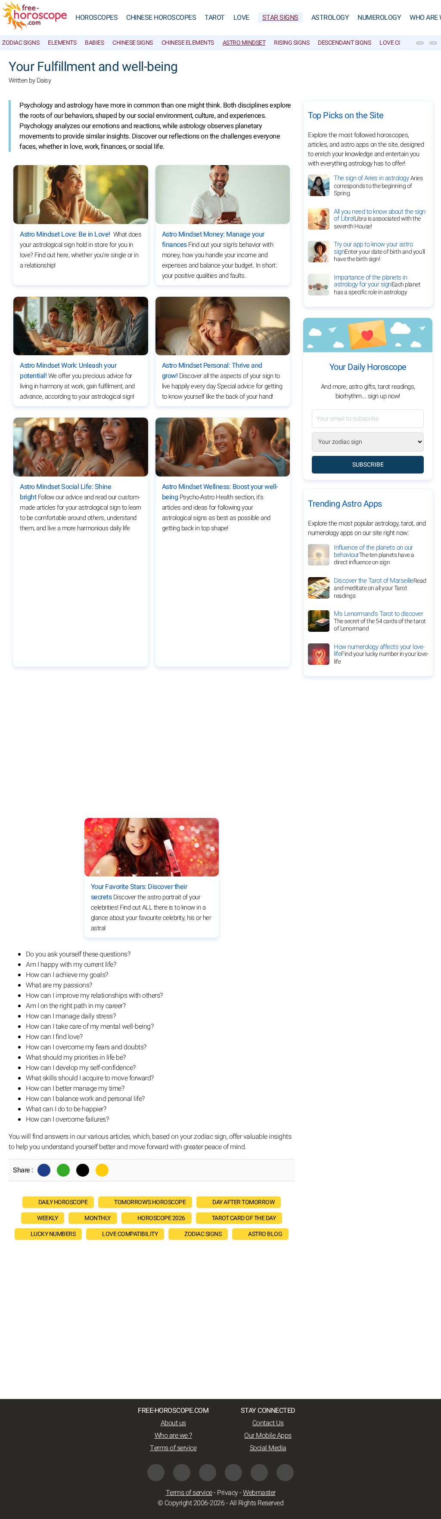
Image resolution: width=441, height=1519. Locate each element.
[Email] (102, 1170)
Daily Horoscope (63, 1202)
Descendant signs (344, 42)
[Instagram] (207, 1472)
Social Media (268, 1448)
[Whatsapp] (63, 1170)
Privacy (227, 1493)
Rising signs (291, 42)
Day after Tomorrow (243, 1202)
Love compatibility (130, 1234)
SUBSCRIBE (368, 464)
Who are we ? (173, 1435)
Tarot (215, 17)
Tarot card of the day (244, 1218)
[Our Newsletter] (419, 43)
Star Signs (280, 17)
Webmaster (259, 1493)
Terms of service (173, 1448)
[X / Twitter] (182, 1472)
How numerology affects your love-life (381, 654)
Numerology (379, 17)
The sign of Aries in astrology (378, 185)
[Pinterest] (233, 1472)
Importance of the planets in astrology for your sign (377, 285)
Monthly (97, 1218)
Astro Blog (265, 1234)
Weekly (47, 1218)
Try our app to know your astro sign (379, 252)
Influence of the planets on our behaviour (374, 555)
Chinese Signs (132, 42)
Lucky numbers (53, 1234)
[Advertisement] (222, 600)
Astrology (330, 17)
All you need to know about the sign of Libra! (379, 219)
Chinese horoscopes (161, 17)
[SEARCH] (433, 43)
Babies (94, 42)
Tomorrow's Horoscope (150, 1202)
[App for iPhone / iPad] (259, 1472)
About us (173, 1423)
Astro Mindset (244, 42)
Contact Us (268, 1423)
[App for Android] (285, 1472)
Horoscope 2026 (161, 1218)
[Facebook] (43, 1170)
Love (241, 17)
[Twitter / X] (82, 1170)
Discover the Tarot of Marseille (380, 588)
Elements (62, 42)
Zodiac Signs (20, 42)
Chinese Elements (187, 42)
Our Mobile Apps (268, 1435)
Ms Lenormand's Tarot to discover (380, 621)
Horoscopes (96, 17)
